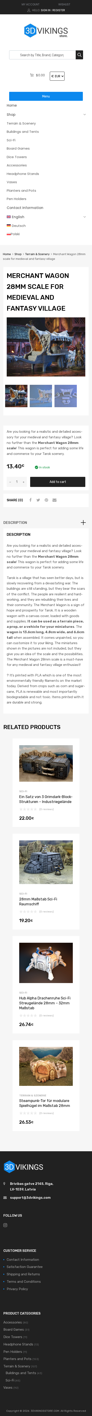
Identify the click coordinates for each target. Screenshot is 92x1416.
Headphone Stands (23, 173)
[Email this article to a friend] (54, 500)
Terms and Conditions (24, 1282)
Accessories (17, 165)
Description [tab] (15, 523)
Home (12, 105)
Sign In (45, 10)
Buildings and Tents (23, 131)
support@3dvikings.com (30, 1198)
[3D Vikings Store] (46, 38)
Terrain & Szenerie (32, 1095)
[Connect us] (5, 1225)
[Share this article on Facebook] (30, 500)
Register (58, 10)
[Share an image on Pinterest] (46, 500)
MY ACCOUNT (31, 4)
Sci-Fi (11, 140)
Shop (11, 114)
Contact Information (25, 207)
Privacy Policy (17, 1289)
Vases (12, 182)
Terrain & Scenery (21, 123)
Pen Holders (16, 198)
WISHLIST (64, 4)
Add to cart (58, 482)
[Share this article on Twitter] (38, 500)
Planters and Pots (21, 190)
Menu (46, 96)
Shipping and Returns (23, 1274)
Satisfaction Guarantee (25, 1267)
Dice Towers (17, 157)
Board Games (18, 148)
